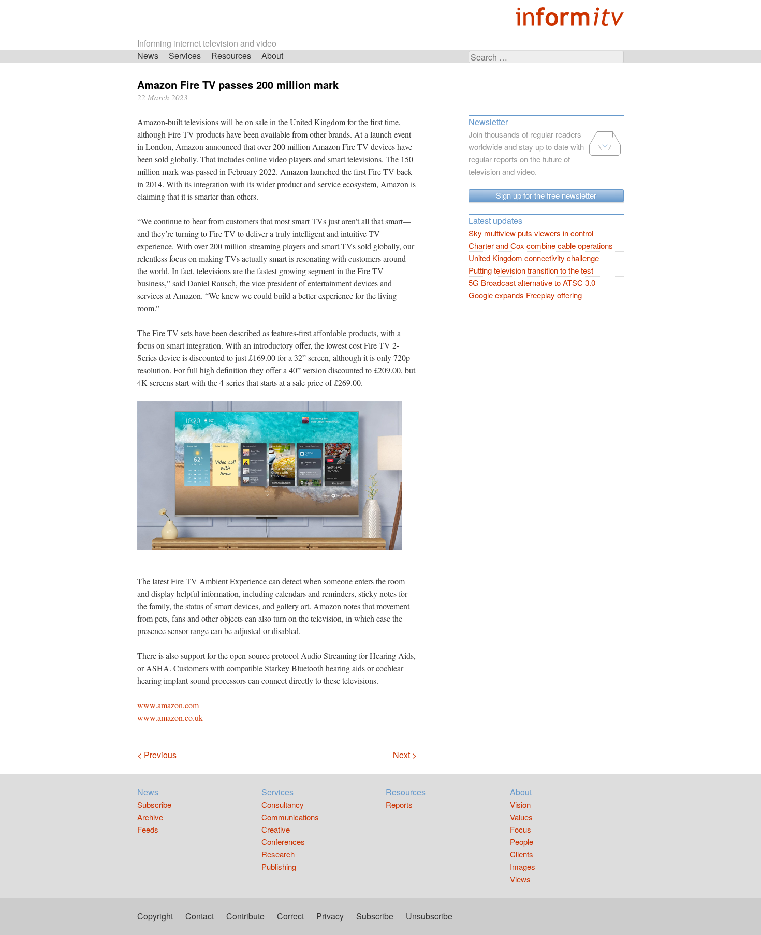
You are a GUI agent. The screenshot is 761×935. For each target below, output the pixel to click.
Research (278, 854)
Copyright (155, 916)
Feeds (147, 829)
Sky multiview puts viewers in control (531, 233)
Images (522, 866)
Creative (275, 829)
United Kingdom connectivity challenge (534, 257)
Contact (199, 916)
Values (521, 816)
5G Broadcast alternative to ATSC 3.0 (532, 282)
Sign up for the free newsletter (546, 195)
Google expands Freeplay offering (525, 295)
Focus (520, 829)
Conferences (283, 841)
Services (185, 56)
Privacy (330, 916)
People (521, 841)
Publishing (278, 866)
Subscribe (154, 804)
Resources (231, 56)
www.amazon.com (168, 705)
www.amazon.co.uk (170, 717)
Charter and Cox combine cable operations (541, 245)
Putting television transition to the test (531, 270)
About (272, 56)
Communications (290, 816)
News (147, 56)
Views (520, 878)
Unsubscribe (429, 916)
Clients (521, 854)
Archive (150, 816)
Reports (399, 804)
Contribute (245, 916)
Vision (520, 804)
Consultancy (282, 804)
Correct (290, 916)
